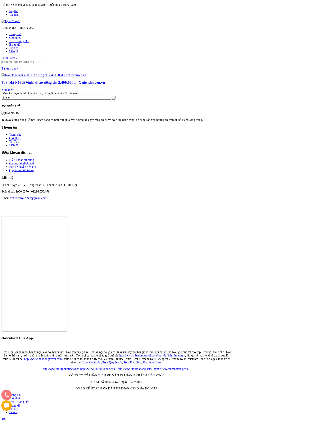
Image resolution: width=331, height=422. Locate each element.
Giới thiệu (15, 138)
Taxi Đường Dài (19, 401)
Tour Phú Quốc (91, 362)
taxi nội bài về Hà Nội (163, 352)
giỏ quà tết (111, 355)
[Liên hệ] (5, 398)
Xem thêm (8, 89)
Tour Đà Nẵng (132, 362)
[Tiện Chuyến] (11, 21)
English (13, 11)
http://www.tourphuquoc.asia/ (61, 368)
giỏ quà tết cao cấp (189, 352)
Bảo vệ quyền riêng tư (22, 166)
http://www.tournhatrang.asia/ (171, 368)
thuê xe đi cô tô (73, 359)
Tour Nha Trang (152, 362)
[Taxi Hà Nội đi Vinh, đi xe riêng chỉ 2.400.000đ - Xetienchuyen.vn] (44, 75)
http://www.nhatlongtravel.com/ (43, 359)
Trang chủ (15, 134)
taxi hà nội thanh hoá (35, 355)
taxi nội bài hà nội (30, 352)
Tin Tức (14, 141)
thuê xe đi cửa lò (218, 355)
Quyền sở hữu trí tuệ (21, 170)
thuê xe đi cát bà (13, 359)
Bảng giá (14, 405)
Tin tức (13, 408)
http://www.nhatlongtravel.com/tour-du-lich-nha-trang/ (152, 355)
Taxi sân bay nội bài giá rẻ (132, 352)
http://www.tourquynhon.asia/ (98, 368)
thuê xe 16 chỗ (93, 359)
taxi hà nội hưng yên (61, 355)
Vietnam (14, 14)
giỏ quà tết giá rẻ (197, 355)
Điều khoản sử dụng (21, 159)
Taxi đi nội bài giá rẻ (102, 352)
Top (4, 418)
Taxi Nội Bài (10, 352)
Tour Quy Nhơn (112, 362)
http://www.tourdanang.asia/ (135, 368)
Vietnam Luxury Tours (117, 359)
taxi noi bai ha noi (53, 352)
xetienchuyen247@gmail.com (28, 198)
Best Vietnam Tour (144, 359)
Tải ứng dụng (10, 68)
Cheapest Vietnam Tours (171, 359)
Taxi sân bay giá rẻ (77, 352)
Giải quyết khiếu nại (21, 163)
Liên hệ (13, 145)
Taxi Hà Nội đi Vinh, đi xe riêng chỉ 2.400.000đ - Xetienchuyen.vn (53, 82)
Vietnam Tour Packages (202, 359)
